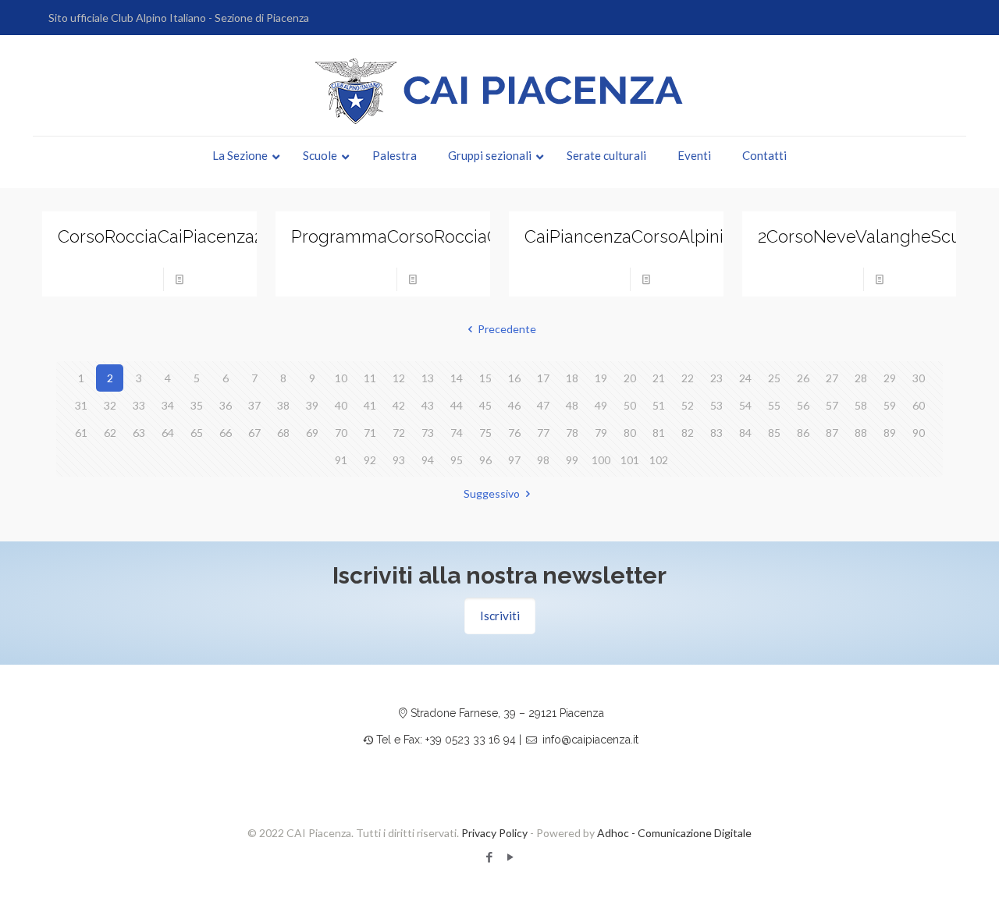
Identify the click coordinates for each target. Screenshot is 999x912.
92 (370, 460)
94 (427, 460)
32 (110, 405)
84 (745, 432)
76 (514, 432)
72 (399, 432)
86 (803, 432)
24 (745, 378)
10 (341, 378)
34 (168, 405)
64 (168, 432)
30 (918, 378)
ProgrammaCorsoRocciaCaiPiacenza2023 (455, 236)
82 (687, 432)
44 (456, 405)
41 (370, 405)
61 (81, 432)
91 (341, 460)
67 (254, 432)
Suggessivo (492, 493)
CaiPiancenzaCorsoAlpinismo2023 (659, 236)
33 (139, 405)
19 (601, 378)
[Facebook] (489, 857)
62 (110, 432)
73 (427, 432)
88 (861, 432)
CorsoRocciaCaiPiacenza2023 (174, 236)
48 (572, 405)
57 (832, 405)
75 (485, 432)
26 (803, 378)
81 (658, 432)
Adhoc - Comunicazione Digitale (674, 832)
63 (139, 432)
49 (601, 405)
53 (716, 405)
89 (889, 432)
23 (716, 378)
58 (861, 405)
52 (687, 405)
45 (485, 405)
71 (370, 432)
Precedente (507, 328)
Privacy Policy (494, 832)
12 (399, 378)
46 (514, 405)
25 (774, 378)
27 (832, 378)
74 (456, 432)
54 (745, 405)
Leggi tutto (217, 279)
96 (485, 460)
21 (658, 378)
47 (543, 405)
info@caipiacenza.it (590, 739)
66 (225, 432)
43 (427, 405)
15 (485, 378)
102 (658, 460)
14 (456, 378)
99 (572, 460)
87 (832, 432)
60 (918, 405)
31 (81, 405)
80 (630, 432)
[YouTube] (510, 857)
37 (254, 405)
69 (312, 432)
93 (399, 460)
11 (370, 378)
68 (283, 432)
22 (687, 378)
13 (427, 378)
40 (341, 405)
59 (889, 405)
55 (774, 405)
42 (399, 405)
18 (572, 378)
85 (774, 432)
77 (543, 432)
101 (629, 460)
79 (601, 432)
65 (196, 432)
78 (572, 432)
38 (283, 405)
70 (341, 432)
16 (514, 378)
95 (456, 460)
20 (630, 378)
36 (225, 405)
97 (514, 460)
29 (889, 378)
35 (196, 405)
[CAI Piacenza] (499, 91)
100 (601, 460)
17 (543, 378)
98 (543, 460)
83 (716, 432)
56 (803, 405)
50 (630, 405)
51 (658, 405)
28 (861, 378)
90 (918, 432)
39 (312, 405)
